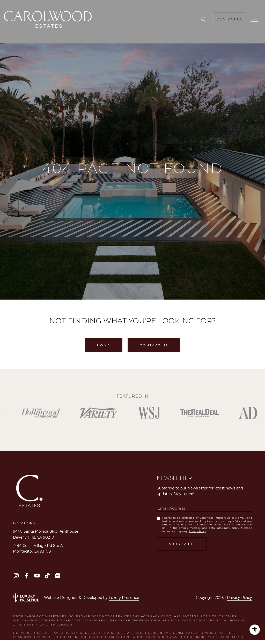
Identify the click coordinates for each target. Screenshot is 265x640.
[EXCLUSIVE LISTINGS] (204, 19)
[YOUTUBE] (37, 575)
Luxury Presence (124, 597)
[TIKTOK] (47, 575)
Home (103, 345)
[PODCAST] (57, 575)
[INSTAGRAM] (16, 575)
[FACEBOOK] (26, 575)
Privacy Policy (197, 531)
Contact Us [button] (154, 345)
